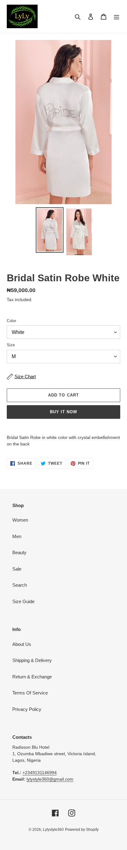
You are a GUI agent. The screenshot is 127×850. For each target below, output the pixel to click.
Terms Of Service (30, 692)
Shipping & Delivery (32, 660)
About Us (21, 644)
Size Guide (23, 601)
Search (19, 585)
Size (11, 345)
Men (16, 536)
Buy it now (63, 412)
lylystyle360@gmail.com (50, 779)
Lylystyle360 (53, 829)
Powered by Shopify (82, 829)
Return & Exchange (32, 676)
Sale (16, 569)
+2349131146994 (40, 772)
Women (20, 520)
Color (11, 320)
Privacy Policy (26, 709)
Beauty (19, 552)
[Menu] (116, 16)
